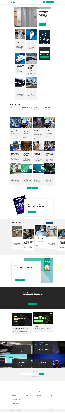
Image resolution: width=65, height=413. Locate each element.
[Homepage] (13, 2)
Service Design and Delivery (16, 399)
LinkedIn (50, 396)
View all (49, 223)
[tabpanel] (32, 17)
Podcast (24, 2)
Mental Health (14, 395)
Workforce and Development (16, 403)
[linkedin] (50, 409)
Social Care (13, 400)
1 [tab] (15, 26)
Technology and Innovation (16, 402)
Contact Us (50, 394)
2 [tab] (16, 26)
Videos (27, 398)
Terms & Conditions (40, 396)
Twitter (50, 398)
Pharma (13, 396)
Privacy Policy (39, 395)
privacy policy (39, 376)
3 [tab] (17, 26)
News (18, 2)
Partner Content (28, 395)
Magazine (21, 2)
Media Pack (36, 2)
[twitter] (52, 409)
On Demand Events (31, 2)
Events (27, 2)
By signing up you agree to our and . (44, 54)
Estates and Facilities (15, 394)
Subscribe (49, 2)
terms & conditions (43, 54)
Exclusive (40, 2)
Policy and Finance (14, 398)
